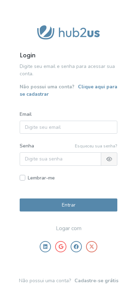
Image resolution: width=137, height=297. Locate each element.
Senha (27, 146)
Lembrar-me (41, 178)
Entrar (69, 205)
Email (26, 114)
